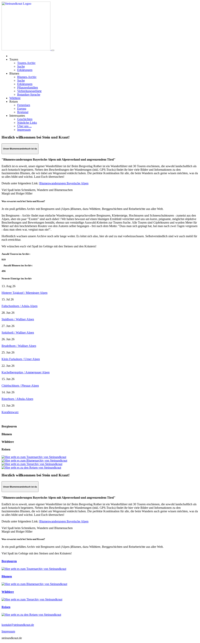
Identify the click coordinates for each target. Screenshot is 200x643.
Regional (22, 112)
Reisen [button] (13, 101)
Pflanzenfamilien (27, 87)
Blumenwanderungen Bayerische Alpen (63, 183)
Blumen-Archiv (27, 77)
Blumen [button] (14, 73)
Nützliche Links (27, 122)
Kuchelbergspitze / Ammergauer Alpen (26, 372)
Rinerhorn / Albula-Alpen (17, 399)
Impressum (24, 129)
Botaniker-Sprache (28, 94)
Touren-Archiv (26, 63)
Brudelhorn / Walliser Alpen (19, 345)
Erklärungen (24, 70)
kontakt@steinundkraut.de (18, 624)
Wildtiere (15, 98)
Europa (21, 108)
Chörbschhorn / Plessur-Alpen (20, 385)
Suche (21, 66)
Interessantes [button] (17, 115)
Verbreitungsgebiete (29, 91)
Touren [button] (13, 59)
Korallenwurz (10, 412)
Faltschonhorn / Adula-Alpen (20, 306)
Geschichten (24, 119)
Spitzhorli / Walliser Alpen (18, 332)
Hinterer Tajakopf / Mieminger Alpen (24, 292)
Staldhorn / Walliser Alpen (18, 319)
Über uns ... (24, 126)
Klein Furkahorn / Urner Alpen (21, 359)
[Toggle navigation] (52, 50)
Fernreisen (23, 105)
